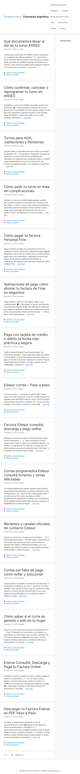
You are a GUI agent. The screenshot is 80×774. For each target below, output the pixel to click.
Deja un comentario (12, 74)
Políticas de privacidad (58, 5)
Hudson (53, 28)
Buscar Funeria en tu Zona (60, 17)
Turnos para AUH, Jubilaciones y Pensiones (24, 140)
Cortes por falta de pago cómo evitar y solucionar (23, 572)
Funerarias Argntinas (36, 16)
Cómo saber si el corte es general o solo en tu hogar (25, 618)
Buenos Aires (63, 22)
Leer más (32, 67)
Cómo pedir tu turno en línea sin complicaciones (26, 189)
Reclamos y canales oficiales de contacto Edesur (27, 526)
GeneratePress (55, 771)
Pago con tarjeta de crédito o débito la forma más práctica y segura (26, 339)
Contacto (65, 11)
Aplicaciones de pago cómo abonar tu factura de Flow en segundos (26, 288)
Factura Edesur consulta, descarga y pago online (24, 427)
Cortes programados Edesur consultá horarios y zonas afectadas (26, 475)
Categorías (54, 11)
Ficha (52, 22)
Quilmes (63, 28)
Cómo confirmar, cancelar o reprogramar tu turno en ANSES (26, 91)
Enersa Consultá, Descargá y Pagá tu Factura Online (27, 665)
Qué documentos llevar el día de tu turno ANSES (24, 43)
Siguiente (19, 755)
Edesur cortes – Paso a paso (27, 385)
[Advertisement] (68, 74)
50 (12, 755)
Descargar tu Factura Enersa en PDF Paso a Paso (27, 711)
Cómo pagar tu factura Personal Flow (22, 237)
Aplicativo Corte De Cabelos (15, 72)
